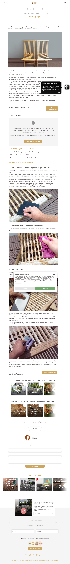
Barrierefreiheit (42, 560)
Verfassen (35, 466)
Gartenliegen (30, 525)
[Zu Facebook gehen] (33, 555)
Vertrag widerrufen (35, 560)
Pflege (36, 422)
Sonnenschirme (39, 525)
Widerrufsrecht (27, 560)
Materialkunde (38, 9)
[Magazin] (35, 3)
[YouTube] (44, 555)
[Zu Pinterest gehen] (37, 555)
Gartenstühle (44, 522)
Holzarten (42, 422)
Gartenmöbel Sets (17, 522)
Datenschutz (21, 560)
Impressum (14, 560)
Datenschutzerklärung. (37, 137)
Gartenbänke (62, 522)
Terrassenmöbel (53, 522)
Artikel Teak (26, 90)
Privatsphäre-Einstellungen (32, 141)
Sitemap (47, 560)
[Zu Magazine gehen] (26, 555)
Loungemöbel (27, 522)
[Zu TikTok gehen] (40, 555)
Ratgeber (31, 9)
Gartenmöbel (8, 522)
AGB (17, 560)
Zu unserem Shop (36, 548)
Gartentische (36, 522)
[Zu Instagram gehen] (30, 555)
